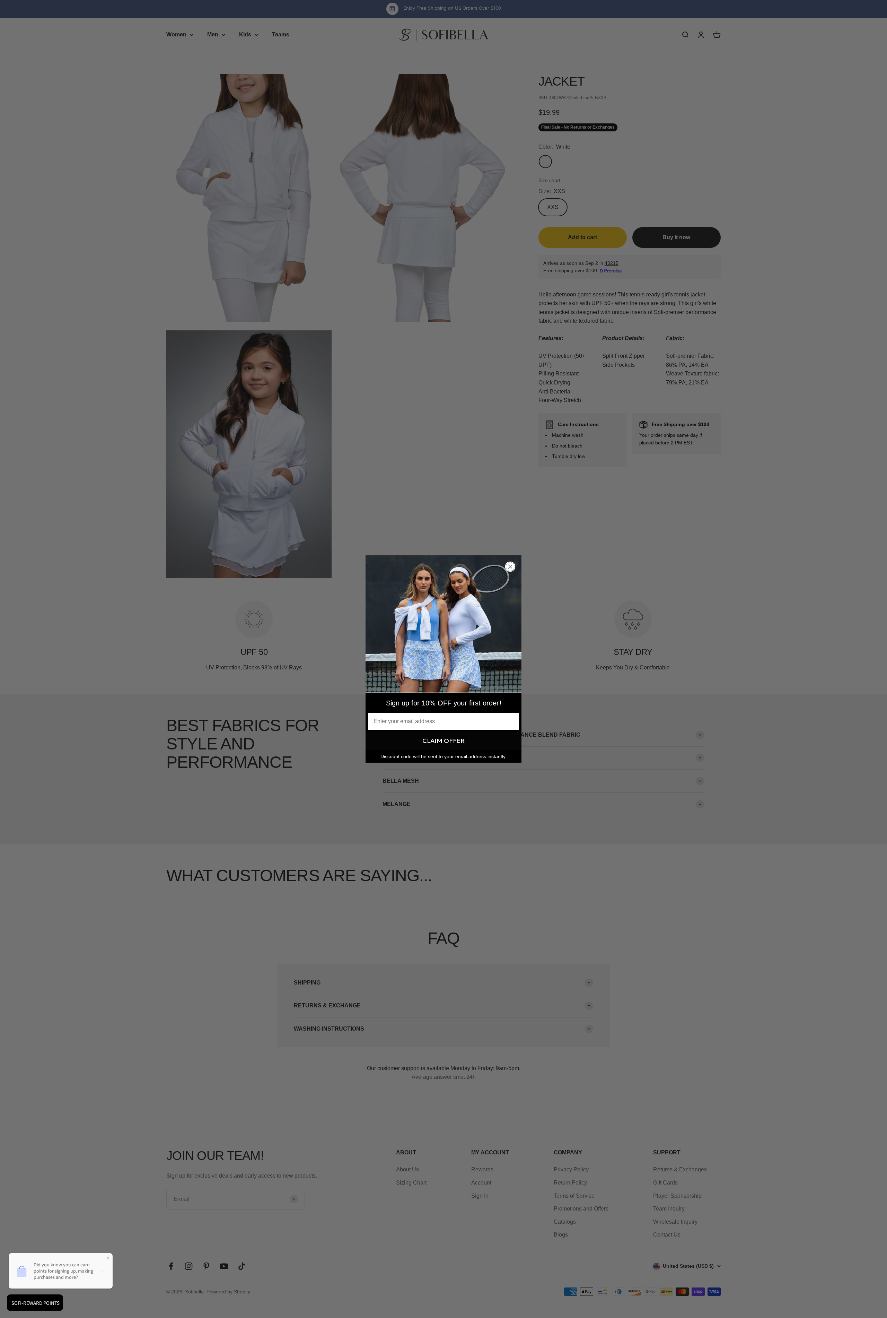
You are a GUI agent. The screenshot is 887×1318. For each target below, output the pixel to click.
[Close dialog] (510, 566)
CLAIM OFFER (443, 741)
